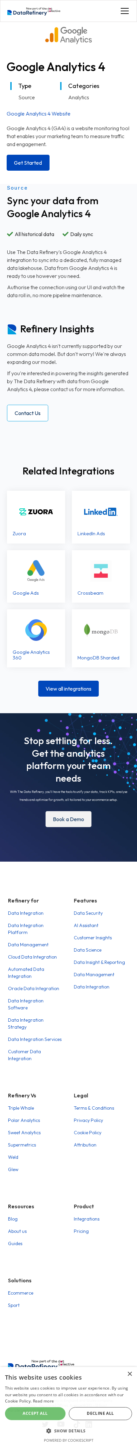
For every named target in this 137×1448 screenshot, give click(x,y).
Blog (13, 1219)
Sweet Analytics (24, 1133)
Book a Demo (68, 819)
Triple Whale (21, 1108)
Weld (13, 1157)
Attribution (85, 1145)
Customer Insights (93, 938)
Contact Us (28, 413)
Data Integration (26, 913)
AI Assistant (86, 925)
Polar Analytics (24, 1120)
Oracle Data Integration (33, 988)
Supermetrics (22, 1145)
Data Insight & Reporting (99, 962)
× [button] (129, 1374)
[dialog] (68, 1407)
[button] (123, 11)
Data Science (87, 950)
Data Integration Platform (26, 928)
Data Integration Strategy (26, 1023)
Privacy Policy (88, 1120)
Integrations (86, 1219)
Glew (13, 1169)
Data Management (28, 945)
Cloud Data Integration (32, 957)
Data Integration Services (35, 1039)
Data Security (88, 913)
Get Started (28, 162)
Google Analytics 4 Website (38, 113)
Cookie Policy (87, 1133)
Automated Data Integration (26, 972)
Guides (15, 1243)
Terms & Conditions (94, 1108)
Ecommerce (20, 1293)
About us (17, 1231)
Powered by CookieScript (68, 1440)
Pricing (81, 1231)
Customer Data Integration (24, 1055)
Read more (43, 1401)
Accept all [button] (35, 1413)
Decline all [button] (100, 1413)
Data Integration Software (26, 1004)
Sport (14, 1305)
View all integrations (68, 688)
